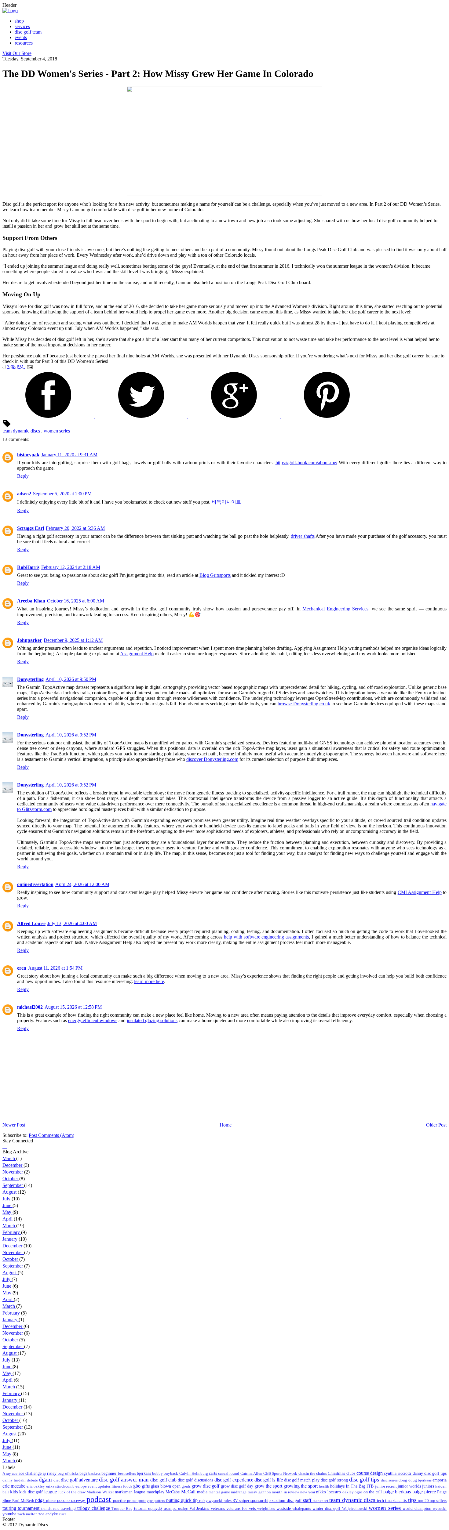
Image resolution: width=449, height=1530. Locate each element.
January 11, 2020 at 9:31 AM (69, 454)
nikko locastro (329, 1491)
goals (187, 1486)
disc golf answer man (124, 1479)
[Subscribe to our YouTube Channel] (6, 1146)
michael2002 (30, 1007)
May (7, 1212)
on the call (373, 1491)
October (10, 1178)
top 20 (424, 1501)
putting (173, 1500)
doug (403, 1480)
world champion (418, 1508)
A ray (7, 1473)
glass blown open (166, 1486)
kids (15, 1491)
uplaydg (155, 1508)
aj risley (50, 1473)
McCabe (173, 1491)
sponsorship (261, 1500)
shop (19, 21)
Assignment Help (137, 653)
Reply (23, 476)
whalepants (302, 1508)
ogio (359, 1492)
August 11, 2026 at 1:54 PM (55, 968)
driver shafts (302, 536)
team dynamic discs (21, 430)
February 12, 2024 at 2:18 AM (70, 567)
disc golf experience (234, 1479)
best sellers (127, 1473)
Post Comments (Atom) (51, 1135)
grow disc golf (206, 1485)
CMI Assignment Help (420, 892)
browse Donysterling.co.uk (304, 703)
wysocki (440, 1508)
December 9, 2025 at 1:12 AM (73, 640)
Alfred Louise (31, 923)
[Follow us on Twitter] (4, 1146)
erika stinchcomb (60, 1486)
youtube (9, 1513)
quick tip (190, 1500)
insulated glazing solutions (152, 1020)
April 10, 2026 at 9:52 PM (71, 734)
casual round (229, 1473)
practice (120, 1501)
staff (307, 1500)
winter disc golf (327, 1508)
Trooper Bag (122, 1508)
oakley (348, 1492)
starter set (321, 1501)
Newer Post (13, 1124)
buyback (171, 1473)
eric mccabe (14, 1485)
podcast (99, 1499)
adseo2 (24, 493)
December (13, 1165)
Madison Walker (100, 1492)
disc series (390, 1480)
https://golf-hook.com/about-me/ (306, 462)
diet (57, 1480)
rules (228, 1501)
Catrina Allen (251, 1473)
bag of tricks (68, 1473)
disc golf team (28, 31)
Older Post (436, 1124)
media (203, 1491)
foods (128, 1486)
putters (160, 1501)
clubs (351, 1473)
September (13, 1185)
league (51, 1491)
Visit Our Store (16, 53)
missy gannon (260, 1492)
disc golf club (164, 1479)
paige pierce (424, 1491)
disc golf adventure (80, 1479)
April (8, 1218)
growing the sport (301, 1485)
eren (21, 968)
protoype (146, 1501)
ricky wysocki (211, 1501)
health (324, 1486)
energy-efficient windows (92, 1020)
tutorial (141, 1508)
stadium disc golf (287, 1500)
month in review (286, 1492)
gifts (146, 1486)
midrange (239, 1492)
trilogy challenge (94, 1508)
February (11, 1232)
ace (15, 1473)
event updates (99, 1486)
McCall (189, 1491)
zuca (63, 1514)
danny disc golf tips (430, 1473)
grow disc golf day (238, 1486)
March (9, 1158)
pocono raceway (71, 1500)
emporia (440, 1480)
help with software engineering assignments (266, 936)
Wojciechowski (355, 1508)
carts (213, 1473)
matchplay (156, 1491)
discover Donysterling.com (212, 759)
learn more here (149, 981)
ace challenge (31, 1473)
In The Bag (356, 1486)
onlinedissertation (35, 884)
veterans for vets (241, 1508)
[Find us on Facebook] (3, 1146)
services (22, 26)
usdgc (183, 1508)
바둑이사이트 (226, 502)
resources (24, 42)
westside (284, 1508)
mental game (220, 1492)
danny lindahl (14, 1480)
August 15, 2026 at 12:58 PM (73, 1007)
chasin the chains (313, 1473)
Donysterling (30, 679)
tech (381, 1500)
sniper (244, 1501)
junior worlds (410, 1486)
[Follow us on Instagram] (5, 1146)
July (7, 1198)
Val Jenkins (200, 1508)
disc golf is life (269, 1479)
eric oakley (36, 1486)
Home (226, 1124)
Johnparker (29, 640)
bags (83, 1473)
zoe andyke (48, 1513)
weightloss (266, 1508)
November (13, 1171)
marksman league (130, 1491)
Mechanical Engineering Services (335, 608)
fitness (117, 1486)
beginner (109, 1473)
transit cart (50, 1508)
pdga (40, 1500)
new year (308, 1492)
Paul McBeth (23, 1501)
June (7, 1205)
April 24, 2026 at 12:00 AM (82, 884)
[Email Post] (29, 366)
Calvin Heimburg (194, 1473)
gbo (137, 1485)
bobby (158, 1473)
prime (132, 1501)
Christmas (337, 1473)
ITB (371, 1486)
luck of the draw (72, 1492)
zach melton (27, 1514)
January (10, 1239)
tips (413, 1500)
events (21, 37)
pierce (51, 1501)
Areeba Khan (31, 600)
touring (10, 1508)
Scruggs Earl (30, 528)
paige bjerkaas (397, 1491)
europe (81, 1486)
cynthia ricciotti (398, 1473)
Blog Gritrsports (215, 575)
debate (33, 1480)
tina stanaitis (396, 1500)
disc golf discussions (196, 1480)
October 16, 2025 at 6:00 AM (75, 600)
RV (235, 1500)
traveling (68, 1508)
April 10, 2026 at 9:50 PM (71, 679)
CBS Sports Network (280, 1473)
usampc (171, 1508)
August (10, 1192)
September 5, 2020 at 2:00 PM (62, 493)
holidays (338, 1486)
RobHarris (28, 567)
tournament (29, 1508)
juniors (428, 1486)
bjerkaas (144, 1473)
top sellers (438, 1501)
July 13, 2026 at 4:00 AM (72, 923)
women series (57, 430)
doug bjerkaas (420, 1480)
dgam (46, 1479)
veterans (218, 1508)
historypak (28, 454)
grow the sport (268, 1485)
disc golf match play (302, 1480)
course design (370, 1473)
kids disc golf (31, 1491)
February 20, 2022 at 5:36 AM (75, 528)
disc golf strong (335, 1480)
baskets (94, 1473)
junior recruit (386, 1486)
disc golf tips (365, 1479)
